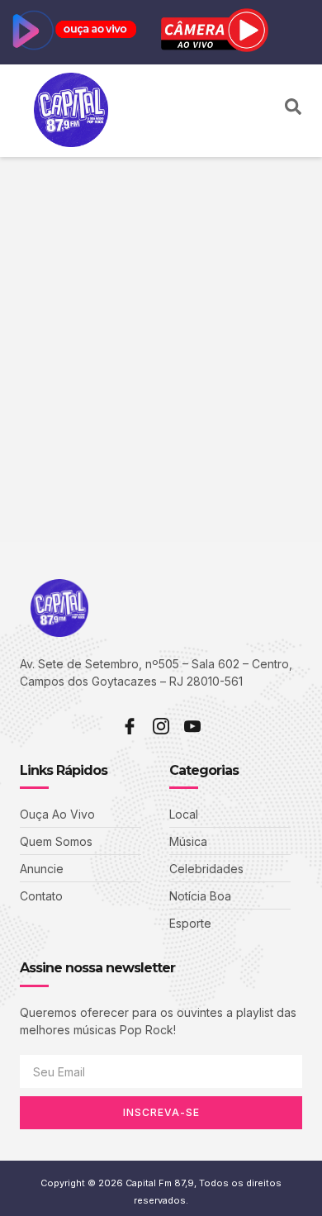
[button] (263, 111)
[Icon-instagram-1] (161, 726)
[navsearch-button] (293, 110)
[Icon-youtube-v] (192, 726)
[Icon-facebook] (129, 726)
